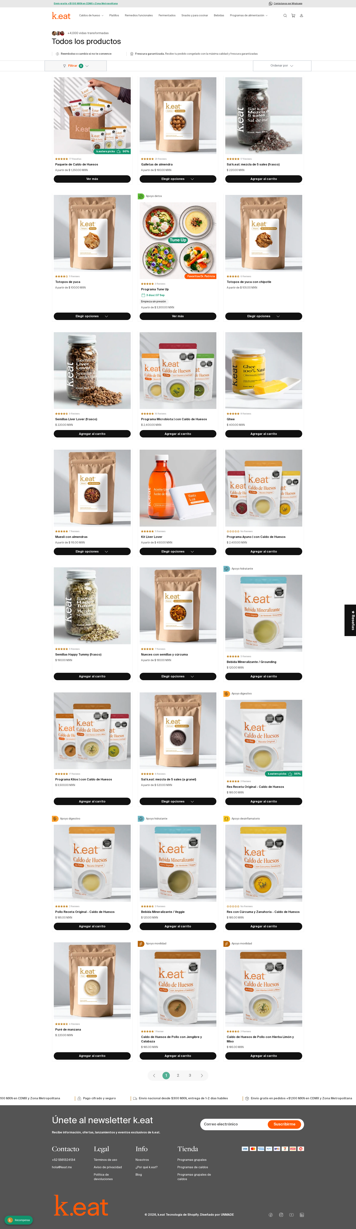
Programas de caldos (192, 1167)
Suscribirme (284, 1124)
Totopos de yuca (67, 282)
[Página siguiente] (201, 1075)
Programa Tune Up (155, 289)
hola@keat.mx (62, 1167)
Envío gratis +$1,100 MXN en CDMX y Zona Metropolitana (86, 4)
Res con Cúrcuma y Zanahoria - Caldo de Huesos (263, 912)
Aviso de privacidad (108, 1167)
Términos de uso (105, 1160)
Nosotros (142, 1160)
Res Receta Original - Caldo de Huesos (255, 787)
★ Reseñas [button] (353, 620)
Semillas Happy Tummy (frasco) (78, 654)
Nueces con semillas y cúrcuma (164, 654)
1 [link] (166, 1076)
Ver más (92, 179)
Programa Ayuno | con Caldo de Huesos (256, 537)
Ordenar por (279, 65)
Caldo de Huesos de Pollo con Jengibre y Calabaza (171, 1039)
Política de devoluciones (103, 1177)
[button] (91, 15)
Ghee (231, 419)
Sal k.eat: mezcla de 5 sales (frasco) (253, 164)
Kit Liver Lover (151, 537)
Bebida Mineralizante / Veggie (163, 912)
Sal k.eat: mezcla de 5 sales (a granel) (168, 779)
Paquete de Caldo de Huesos (76, 164)
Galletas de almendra (157, 164)
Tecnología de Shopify (182, 1214)
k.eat (161, 1214)
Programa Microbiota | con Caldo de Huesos (174, 419)
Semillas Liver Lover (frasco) (76, 419)
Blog (139, 1174)
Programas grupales (192, 1160)
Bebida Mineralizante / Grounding (251, 662)
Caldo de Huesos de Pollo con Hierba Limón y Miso (260, 1039)
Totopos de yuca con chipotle (249, 282)
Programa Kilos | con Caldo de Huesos (83, 779)
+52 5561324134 (63, 1160)
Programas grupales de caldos (194, 1177)
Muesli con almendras (71, 537)
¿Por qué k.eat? (147, 1167)
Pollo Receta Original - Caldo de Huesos (85, 912)
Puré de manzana (68, 1029)
